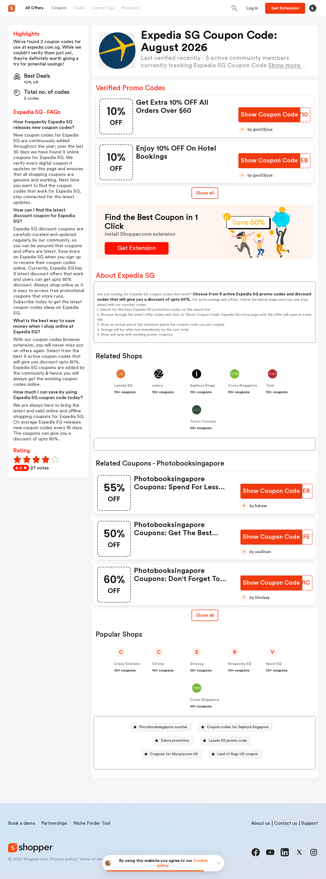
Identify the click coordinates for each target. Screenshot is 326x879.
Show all (205, 193)
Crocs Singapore (242, 385)
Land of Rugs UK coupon (237, 754)
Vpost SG (274, 664)
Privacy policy (63, 859)
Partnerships (54, 823)
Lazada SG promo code (228, 740)
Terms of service (94, 859)
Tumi (270, 385)
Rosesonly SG (239, 664)
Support (309, 823)
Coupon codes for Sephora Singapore (237, 727)
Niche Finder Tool (91, 823)
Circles (158, 664)
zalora (157, 385)
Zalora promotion (175, 740)
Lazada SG (123, 385)
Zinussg (196, 664)
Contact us (285, 823)
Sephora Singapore (206, 385)
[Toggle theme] (313, 8)
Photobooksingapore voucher (163, 727)
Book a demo (21, 823)
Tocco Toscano (203, 421)
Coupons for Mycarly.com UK (174, 754)
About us (260, 823)
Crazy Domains (127, 664)
